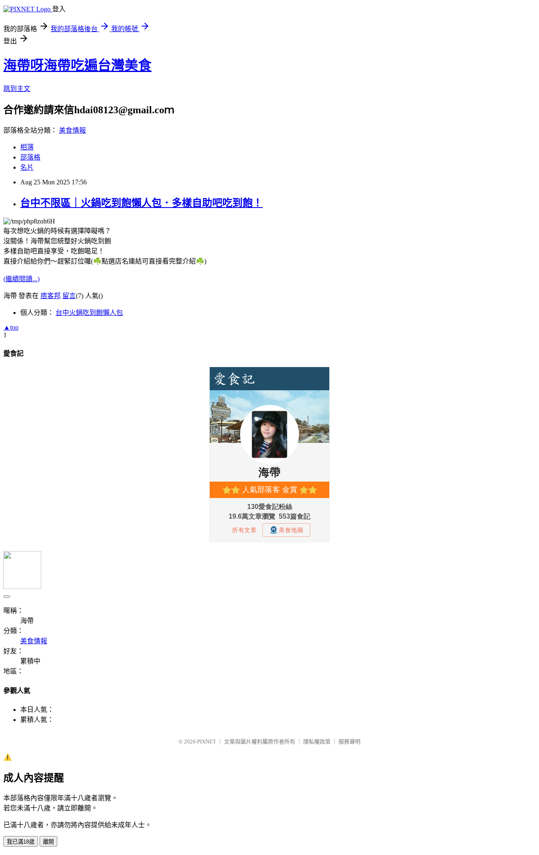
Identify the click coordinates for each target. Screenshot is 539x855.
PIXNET (206, 741)
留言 (69, 295)
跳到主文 (16, 88)
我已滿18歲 (21, 842)
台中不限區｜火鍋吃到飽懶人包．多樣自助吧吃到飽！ (141, 202)
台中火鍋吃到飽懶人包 (89, 312)
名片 (27, 167)
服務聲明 (349, 741)
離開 (48, 842)
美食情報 (72, 130)
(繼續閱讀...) (21, 278)
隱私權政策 (317, 741)
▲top (11, 327)
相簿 (27, 147)
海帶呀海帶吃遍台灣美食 (77, 65)
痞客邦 (50, 295)
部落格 (30, 157)
